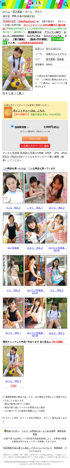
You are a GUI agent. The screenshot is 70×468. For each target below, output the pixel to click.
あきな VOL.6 (35, 247)
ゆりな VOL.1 (13, 332)
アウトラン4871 (52, 32)
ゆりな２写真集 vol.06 (58, 249)
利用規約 (58, 447)
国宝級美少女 (35, 32)
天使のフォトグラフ (56, 53)
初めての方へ (13, 430)
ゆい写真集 (13, 247)
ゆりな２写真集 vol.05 (36, 334)
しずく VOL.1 (35, 207)
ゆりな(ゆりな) (53, 48)
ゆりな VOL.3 (13, 381)
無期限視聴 (22, 127)
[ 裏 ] (20, 93)
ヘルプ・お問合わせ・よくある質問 (38, 430)
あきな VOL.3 (56, 333)
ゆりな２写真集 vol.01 (36, 291)
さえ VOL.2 (13, 290)
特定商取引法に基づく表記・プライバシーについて (27, 447)
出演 (39, 48)
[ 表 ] (12, 93)
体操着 (60, 59)
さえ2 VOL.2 (13, 207)
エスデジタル (34, 35)
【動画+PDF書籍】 (38, 39)
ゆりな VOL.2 (56, 207)
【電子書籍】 (19, 39)
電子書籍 (17, 11)
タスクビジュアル (52, 35)
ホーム (6, 11)
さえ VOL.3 (56, 290)
